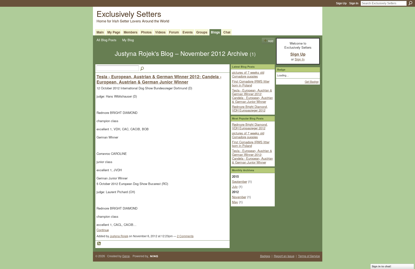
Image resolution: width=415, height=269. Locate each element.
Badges (265, 256)
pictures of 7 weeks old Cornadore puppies (248, 74)
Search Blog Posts (142, 69)
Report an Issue (284, 256)
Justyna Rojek (119, 236)
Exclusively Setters (129, 13)
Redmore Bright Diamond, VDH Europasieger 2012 (250, 108)
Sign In (353, 3)
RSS (99, 244)
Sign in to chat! (381, 266)
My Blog (128, 40)
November (239, 197)
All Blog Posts (106, 40)
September (239, 181)
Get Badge (312, 81)
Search (410, 3)
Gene (126, 256)
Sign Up (341, 3)
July (235, 186)
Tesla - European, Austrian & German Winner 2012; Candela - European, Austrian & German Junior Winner (159, 79)
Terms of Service (309, 256)
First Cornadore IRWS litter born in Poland (250, 83)
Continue (103, 230)
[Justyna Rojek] (104, 62)
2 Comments (185, 236)
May (235, 202)
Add (270, 41)
